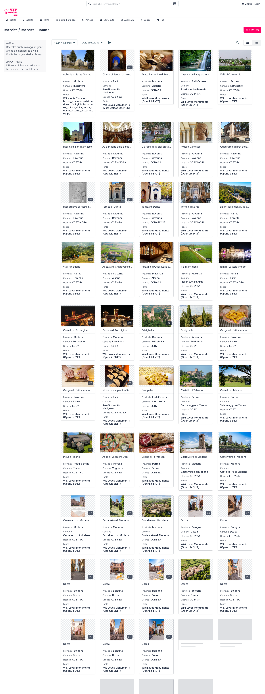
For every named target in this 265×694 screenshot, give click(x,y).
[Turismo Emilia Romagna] (11, 12)
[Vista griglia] (248, 42)
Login (257, 3)
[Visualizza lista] (256, 42)
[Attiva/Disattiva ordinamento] (109, 42)
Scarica (254, 29)
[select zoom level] (237, 43)
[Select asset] (90, 53)
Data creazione (90, 42)
